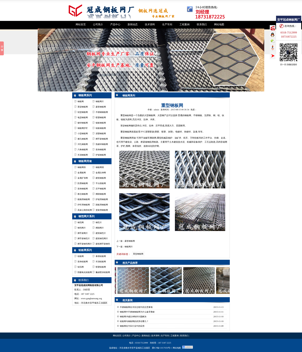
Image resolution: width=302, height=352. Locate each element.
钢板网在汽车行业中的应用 (132, 326)
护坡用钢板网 (102, 199)
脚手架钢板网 (102, 139)
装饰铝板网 (83, 261)
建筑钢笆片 (101, 233)
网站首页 (117, 335)
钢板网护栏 (83, 128)
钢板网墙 (100, 167)
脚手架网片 (83, 233)
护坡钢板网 (101, 155)
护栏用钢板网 (84, 205)
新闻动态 (146, 335)
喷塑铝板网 (101, 267)
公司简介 (127, 335)
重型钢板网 (83, 107)
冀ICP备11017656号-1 (162, 348)
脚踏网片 (100, 228)
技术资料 (155, 335)
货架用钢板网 (102, 210)
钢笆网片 (82, 228)
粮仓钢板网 (83, 194)
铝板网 (81, 256)
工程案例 (175, 335)
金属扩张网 (83, 178)
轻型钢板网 (83, 112)
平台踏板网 (101, 183)
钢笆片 (99, 222)
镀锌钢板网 (83, 123)
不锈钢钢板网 (102, 112)
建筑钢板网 (101, 178)
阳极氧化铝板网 (85, 272)
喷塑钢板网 (101, 117)
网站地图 (177, 348)
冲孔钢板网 (83, 144)
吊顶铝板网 (101, 261)
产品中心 (136, 335)
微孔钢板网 (83, 139)
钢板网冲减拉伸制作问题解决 (133, 316)
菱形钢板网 (101, 107)
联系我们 (184, 335)
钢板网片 (100, 101)
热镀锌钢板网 (102, 144)
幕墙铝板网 (101, 256)
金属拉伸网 (101, 172)
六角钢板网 (83, 149)
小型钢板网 (83, 133)
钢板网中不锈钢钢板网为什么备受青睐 (137, 312)
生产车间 (165, 335)
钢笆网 (81, 222)
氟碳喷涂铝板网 (103, 272)
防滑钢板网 (83, 183)
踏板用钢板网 (102, 205)
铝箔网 (81, 267)
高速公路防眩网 (85, 210)
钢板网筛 (82, 167)
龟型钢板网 (83, 117)
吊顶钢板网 (83, 155)
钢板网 (81, 101)
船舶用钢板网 (84, 199)
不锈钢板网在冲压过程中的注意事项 (136, 307)
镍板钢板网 (101, 123)
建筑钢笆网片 (102, 238)
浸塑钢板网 (101, 133)
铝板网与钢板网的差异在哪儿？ (134, 321)
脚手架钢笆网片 (85, 244)
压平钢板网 (101, 188)
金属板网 (82, 172)
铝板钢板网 (101, 128)
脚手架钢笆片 (84, 238)
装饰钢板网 (101, 149)
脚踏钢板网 (101, 194)
